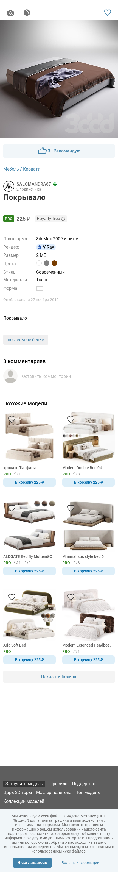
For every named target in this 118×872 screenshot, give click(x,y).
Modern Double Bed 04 (82, 468)
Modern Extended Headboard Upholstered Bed (87, 645)
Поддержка (83, 783)
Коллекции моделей (23, 801)
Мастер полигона (54, 792)
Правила (59, 783)
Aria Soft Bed (14, 645)
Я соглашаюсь (32, 862)
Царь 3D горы (17, 792)
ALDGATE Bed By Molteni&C (27, 556)
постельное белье (26, 339)
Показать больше (59, 676)
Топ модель (88, 792)
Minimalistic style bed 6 (83, 556)
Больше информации (80, 862)
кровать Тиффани (19, 468)
